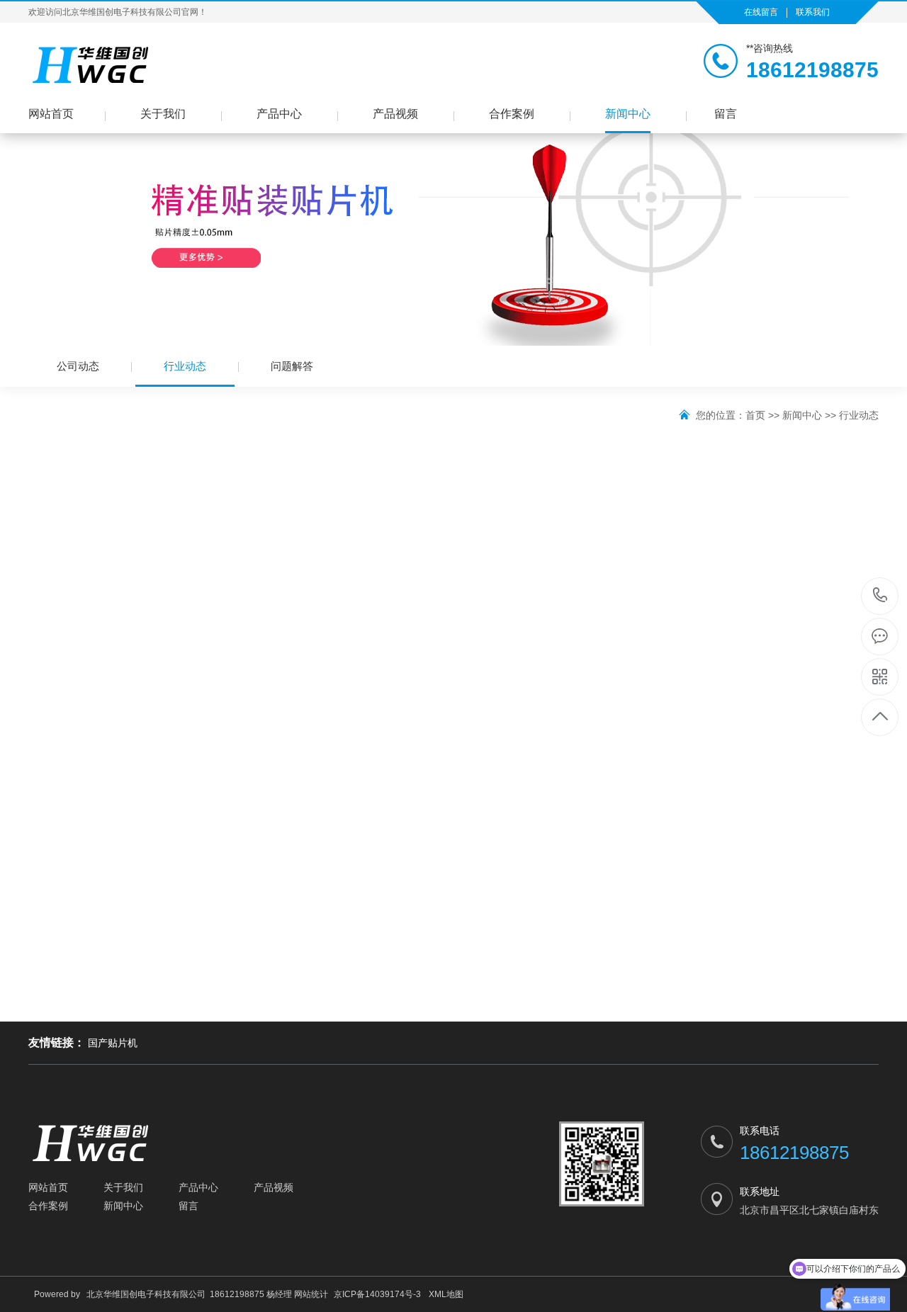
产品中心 (279, 114)
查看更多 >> (848, 845)
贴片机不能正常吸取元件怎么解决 (793, 779)
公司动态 (78, 366)
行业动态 (185, 366)
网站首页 (51, 114)
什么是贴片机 (69, 779)
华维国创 (636, 602)
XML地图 (446, 1294)
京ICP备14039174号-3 (377, 1294)
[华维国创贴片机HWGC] (92, 64)
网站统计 (311, 1294)
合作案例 (511, 114)
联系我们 (813, 12)
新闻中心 (627, 114)
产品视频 (395, 114)
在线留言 (761, 12)
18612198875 (880, 596)
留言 (725, 114)
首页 (755, 415)
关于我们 (163, 114)
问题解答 (292, 366)
